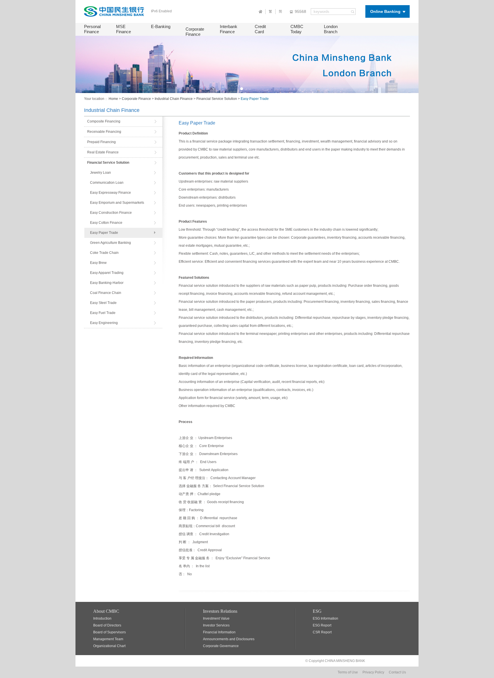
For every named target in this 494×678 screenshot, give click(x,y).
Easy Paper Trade (104, 233)
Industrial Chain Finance (174, 99)
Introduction (102, 618)
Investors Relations (220, 611)
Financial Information (219, 632)
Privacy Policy (373, 672)
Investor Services (216, 625)
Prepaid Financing (101, 142)
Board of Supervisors (109, 632)
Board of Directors (107, 625)
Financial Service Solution (216, 99)
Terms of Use (348, 672)
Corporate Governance (221, 646)
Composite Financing (103, 121)
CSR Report (322, 632)
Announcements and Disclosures (228, 639)
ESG (317, 611)
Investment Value (216, 618)
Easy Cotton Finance (106, 223)
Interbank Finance (228, 29)
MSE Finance (123, 29)
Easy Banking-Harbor (107, 283)
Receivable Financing (104, 132)
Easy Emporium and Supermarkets (117, 203)
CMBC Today (296, 29)
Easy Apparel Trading (107, 273)
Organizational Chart (109, 646)
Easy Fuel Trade (102, 313)
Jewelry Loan (100, 173)
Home (113, 99)
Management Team (108, 639)
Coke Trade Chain (104, 253)
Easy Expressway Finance (110, 193)
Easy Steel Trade (103, 303)
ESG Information (325, 618)
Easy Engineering (104, 323)
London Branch (331, 29)
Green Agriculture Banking (110, 243)
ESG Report (322, 625)
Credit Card (260, 29)
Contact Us (397, 672)
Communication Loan (107, 183)
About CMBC (106, 611)
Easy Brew (98, 263)
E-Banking (160, 26)
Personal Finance (92, 29)
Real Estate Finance (103, 152)
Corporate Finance (195, 32)
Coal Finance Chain (105, 293)
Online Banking (385, 11)
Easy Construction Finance (111, 213)
